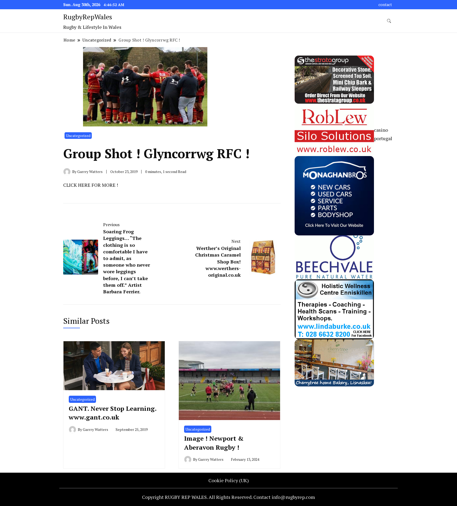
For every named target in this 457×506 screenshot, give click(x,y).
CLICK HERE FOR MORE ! (90, 185)
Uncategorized (78, 135)
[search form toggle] (389, 21)
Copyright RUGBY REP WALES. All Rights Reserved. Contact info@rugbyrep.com (228, 497)
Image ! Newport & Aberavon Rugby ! (214, 443)
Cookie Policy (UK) (228, 480)
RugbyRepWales (87, 16)
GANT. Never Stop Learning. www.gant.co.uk (112, 413)
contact (385, 4)
